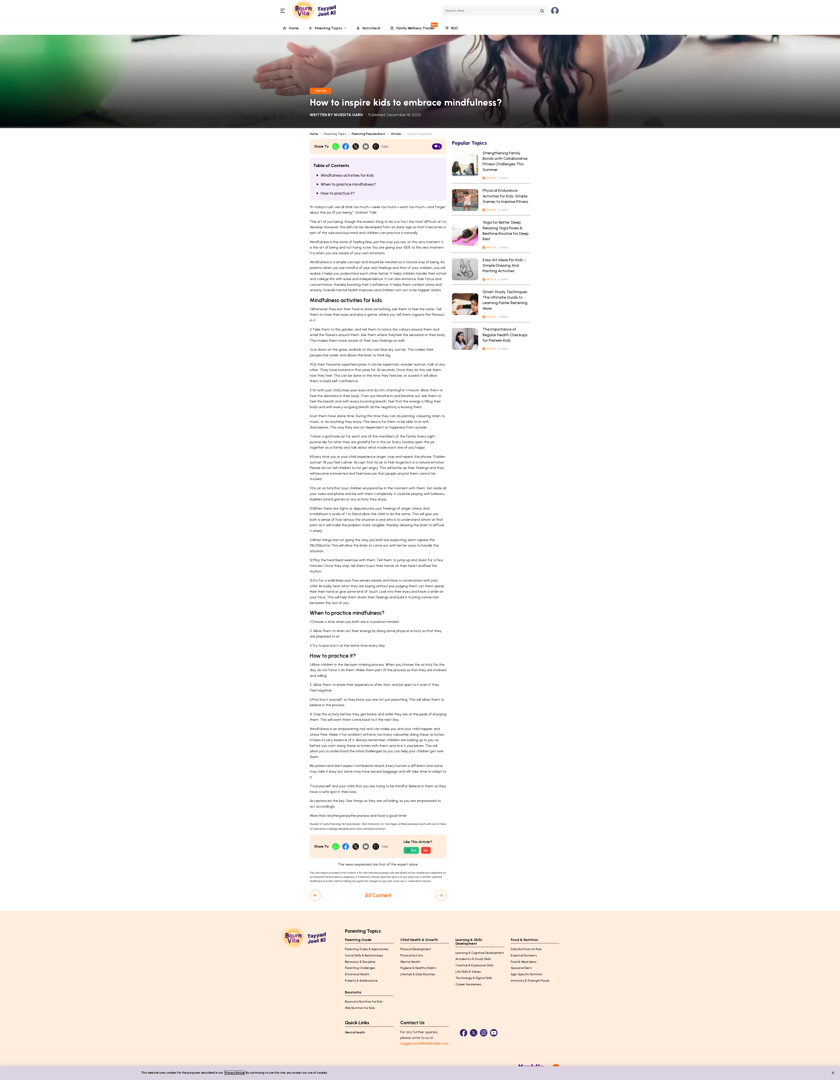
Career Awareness (468, 984)
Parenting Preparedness (368, 134)
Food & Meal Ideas (523, 962)
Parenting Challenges (360, 968)
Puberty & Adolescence (361, 980)
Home (294, 28)
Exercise (320, 90)
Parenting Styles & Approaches (366, 949)
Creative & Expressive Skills (474, 965)
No (426, 850)
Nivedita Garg (348, 114)
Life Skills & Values (468, 972)
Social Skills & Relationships (364, 955)
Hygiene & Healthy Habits (418, 968)
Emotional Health (357, 974)
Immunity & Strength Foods (530, 980)
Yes (413, 850)
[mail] (365, 146)
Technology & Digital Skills (473, 978)
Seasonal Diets (521, 968)
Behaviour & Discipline (360, 962)
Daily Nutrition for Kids (526, 949)
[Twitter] (473, 1032)
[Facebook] (463, 1032)
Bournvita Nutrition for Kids (364, 1001)
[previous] (315, 895)
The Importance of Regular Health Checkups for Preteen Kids (505, 335)
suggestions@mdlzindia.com (424, 1043)
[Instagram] (483, 1032)
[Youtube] (493, 1032)
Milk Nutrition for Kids (360, 1008)
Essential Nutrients (524, 955)
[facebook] (345, 146)
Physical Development (415, 949)
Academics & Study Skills (473, 959)
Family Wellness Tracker (416, 26)
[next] (441, 895)
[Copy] (376, 146)
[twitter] (355, 146)
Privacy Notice (234, 1072)
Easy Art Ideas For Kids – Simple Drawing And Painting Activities (504, 265)
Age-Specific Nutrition (526, 974)
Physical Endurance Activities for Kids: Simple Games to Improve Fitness (505, 196)
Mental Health (410, 962)
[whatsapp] (335, 146)
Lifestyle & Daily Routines (417, 974)
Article (491, 177)
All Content (378, 895)
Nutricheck (371, 28)
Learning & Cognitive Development (479, 953)
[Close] (833, 1073)
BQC (454, 28)
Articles (396, 134)
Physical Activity (411, 955)
